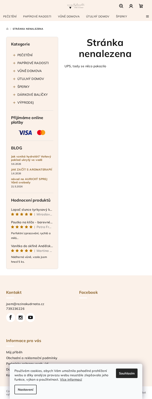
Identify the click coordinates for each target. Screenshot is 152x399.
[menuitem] (10, 16)
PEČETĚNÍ (25, 55)
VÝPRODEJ (25, 102)
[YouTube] (30, 317)
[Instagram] (20, 317)
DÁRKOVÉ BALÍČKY (32, 95)
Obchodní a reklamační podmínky (32, 358)
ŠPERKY (23, 87)
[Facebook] (10, 317)
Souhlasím (127, 373)
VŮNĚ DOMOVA (29, 71)
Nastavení (25, 389)
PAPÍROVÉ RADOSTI (33, 63)
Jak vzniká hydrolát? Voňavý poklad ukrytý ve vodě (31, 158)
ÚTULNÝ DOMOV (30, 79)
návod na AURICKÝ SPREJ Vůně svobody (29, 180)
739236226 (15, 309)
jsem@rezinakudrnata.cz (25, 304)
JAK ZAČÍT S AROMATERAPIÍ (31, 169)
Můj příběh (14, 352)
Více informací (71, 379)
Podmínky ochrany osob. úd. (27, 364)
